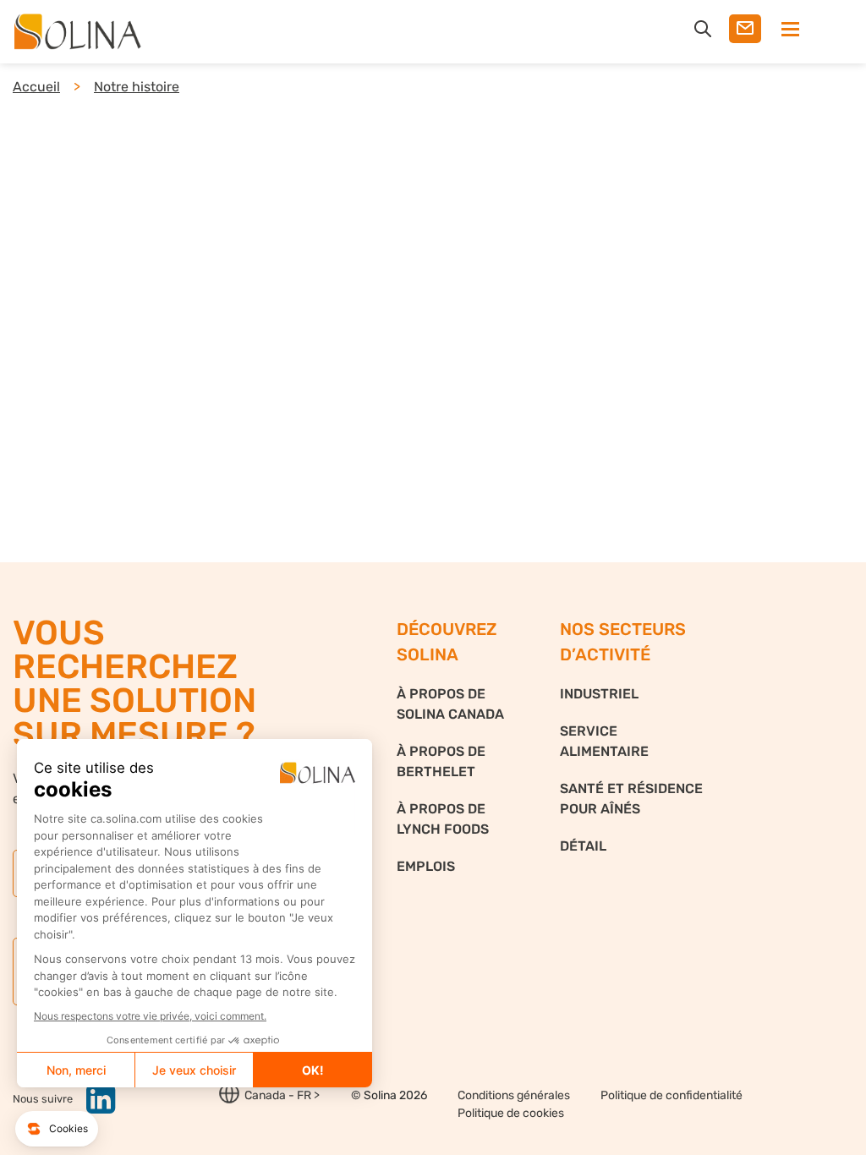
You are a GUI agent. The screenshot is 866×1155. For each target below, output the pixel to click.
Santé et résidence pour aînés (631, 798)
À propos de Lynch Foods (443, 819)
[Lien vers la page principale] (83, 32)
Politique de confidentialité (671, 1095)
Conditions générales (514, 1095)
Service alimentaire (604, 741)
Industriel (599, 694)
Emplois (426, 866)
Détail (583, 846)
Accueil (36, 87)
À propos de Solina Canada (450, 704)
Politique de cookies (511, 1113)
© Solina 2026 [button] (389, 1095)
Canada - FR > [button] (282, 1095)
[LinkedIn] (94, 1107)
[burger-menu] (784, 29)
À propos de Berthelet (441, 761)
